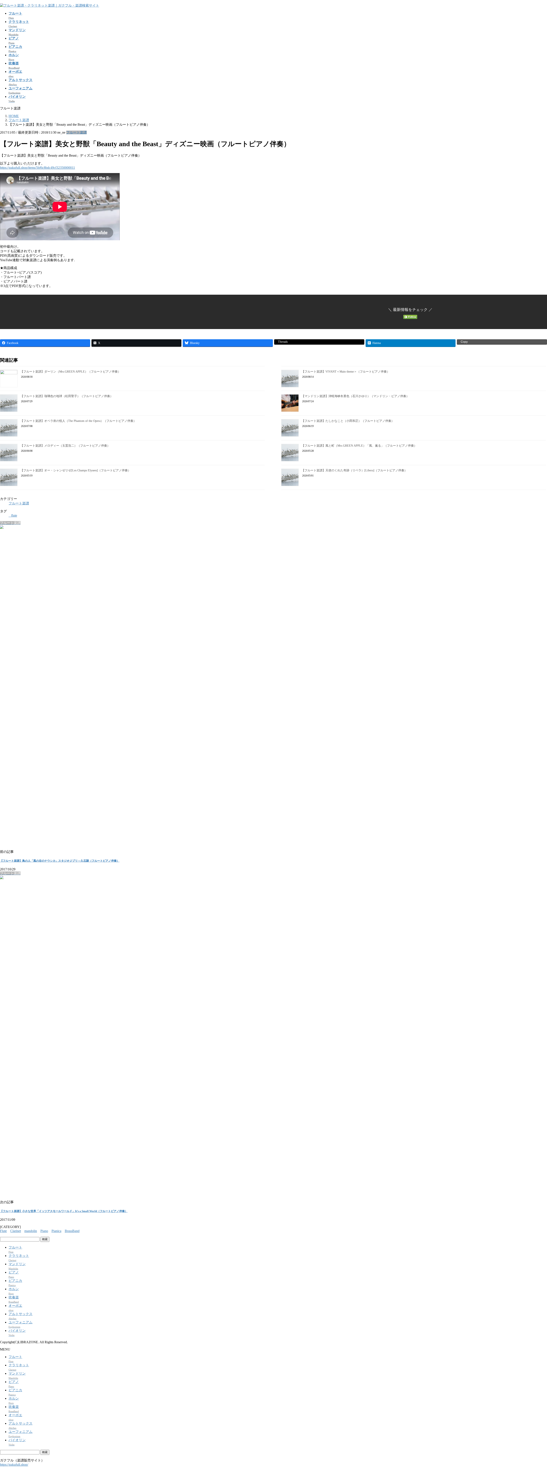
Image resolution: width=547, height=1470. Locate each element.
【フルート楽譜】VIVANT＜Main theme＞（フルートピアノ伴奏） (345, 371)
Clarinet (15, 1231)
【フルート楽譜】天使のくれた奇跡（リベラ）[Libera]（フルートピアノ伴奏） (354, 470)
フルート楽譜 (76, 132)
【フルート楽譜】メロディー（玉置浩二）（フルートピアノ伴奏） (65, 445)
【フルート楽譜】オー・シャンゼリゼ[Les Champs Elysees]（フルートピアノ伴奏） (75, 470)
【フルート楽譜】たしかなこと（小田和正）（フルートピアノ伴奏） (347, 420)
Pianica (56, 1231)
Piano (44, 1231)
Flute (3, 1231)
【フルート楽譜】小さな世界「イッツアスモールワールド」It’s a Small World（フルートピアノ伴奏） (64, 1211)
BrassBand (72, 1231)
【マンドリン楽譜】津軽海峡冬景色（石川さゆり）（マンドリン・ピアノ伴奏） (355, 396)
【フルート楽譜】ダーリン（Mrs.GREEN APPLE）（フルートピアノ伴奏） (70, 371)
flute (14, 515)
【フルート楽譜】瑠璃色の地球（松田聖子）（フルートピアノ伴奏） (66, 396)
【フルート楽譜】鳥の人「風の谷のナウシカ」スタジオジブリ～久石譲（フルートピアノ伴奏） (59, 860)
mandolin (30, 1231)
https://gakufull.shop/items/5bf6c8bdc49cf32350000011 (37, 167)
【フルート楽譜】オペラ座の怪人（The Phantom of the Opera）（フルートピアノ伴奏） (78, 420)
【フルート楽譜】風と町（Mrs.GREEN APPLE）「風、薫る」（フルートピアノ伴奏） (359, 445)
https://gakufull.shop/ (14, 1464)
